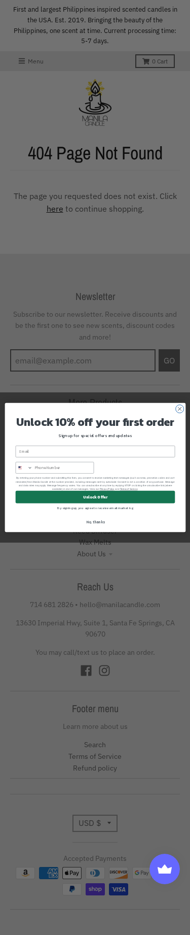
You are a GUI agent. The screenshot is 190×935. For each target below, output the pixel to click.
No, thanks (95, 522)
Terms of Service (128, 489)
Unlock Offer (95, 497)
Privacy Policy (106, 489)
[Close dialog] (179, 409)
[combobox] (24, 467)
